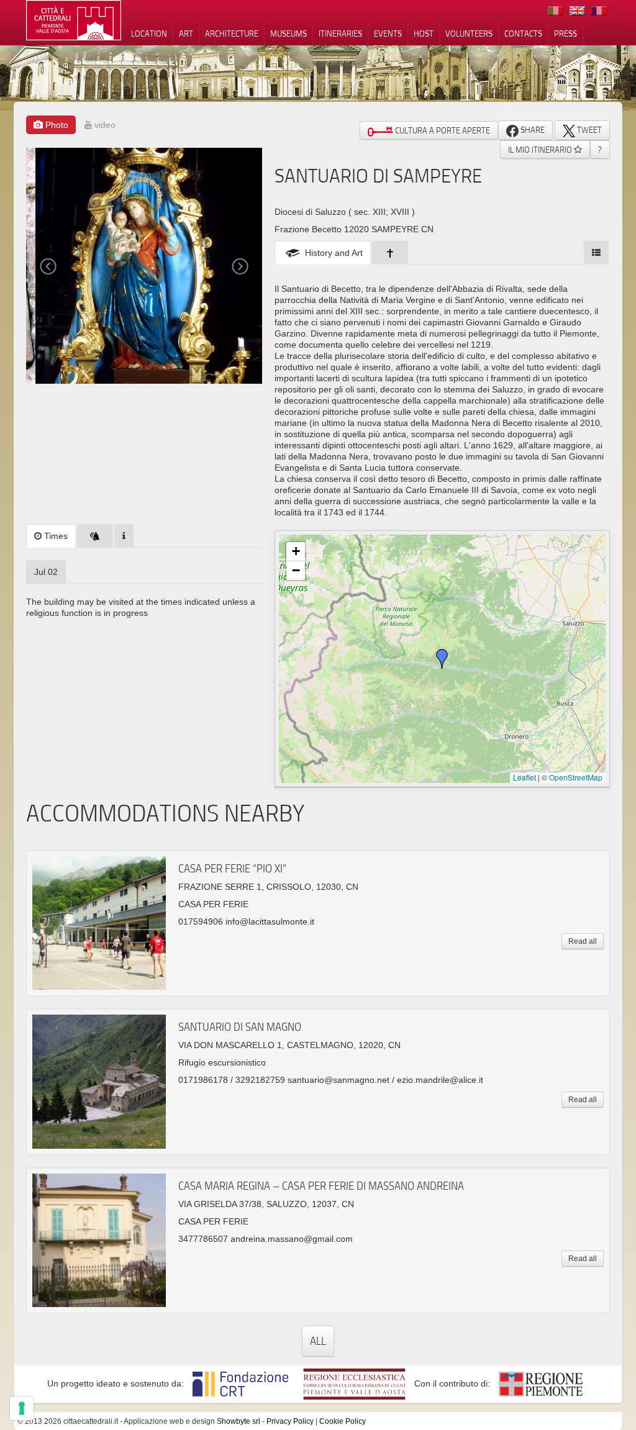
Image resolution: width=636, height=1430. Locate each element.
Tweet (588, 129)
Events (388, 33)
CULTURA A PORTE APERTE (441, 130)
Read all (582, 941)
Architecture (231, 33)
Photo (55, 125)
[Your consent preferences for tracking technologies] (22, 1408)
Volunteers (469, 33)
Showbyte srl (238, 1421)
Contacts (523, 33)
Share (532, 129)
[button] (442, 659)
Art (186, 33)
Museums (288, 33)
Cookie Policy (342, 1421)
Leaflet (524, 777)
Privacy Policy (290, 1421)
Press (565, 33)
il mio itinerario (541, 149)
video (104, 125)
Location (149, 33)
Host (424, 33)
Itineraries (340, 33)
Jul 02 (46, 572)
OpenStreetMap (575, 777)
